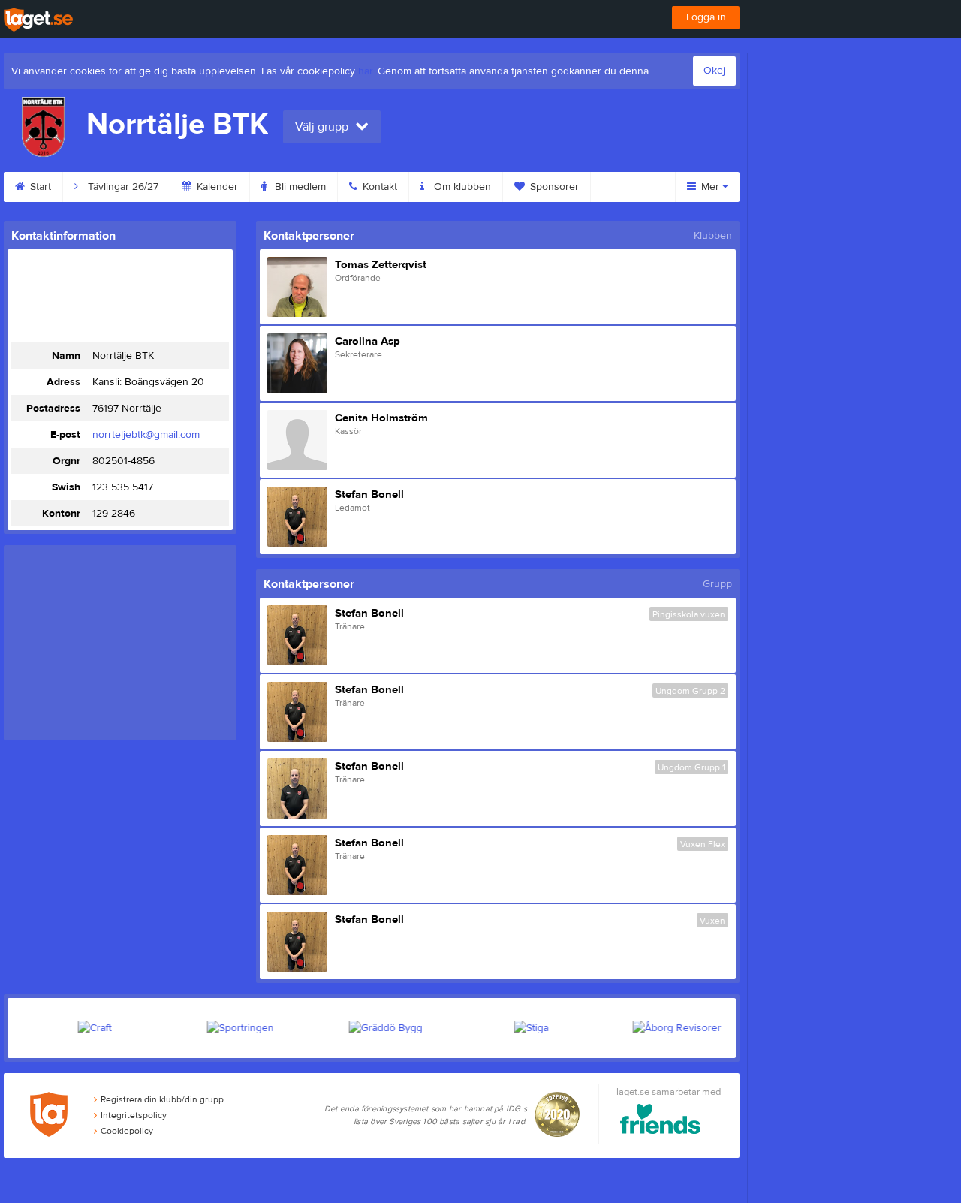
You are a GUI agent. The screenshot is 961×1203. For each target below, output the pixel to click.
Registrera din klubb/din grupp (162, 1099)
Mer (710, 187)
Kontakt (378, 187)
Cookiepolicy (127, 1131)
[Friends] (660, 1121)
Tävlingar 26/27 (121, 187)
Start (39, 187)
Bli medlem (299, 187)
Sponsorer (553, 187)
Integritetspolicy (134, 1115)
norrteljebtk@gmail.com (146, 435)
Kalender (216, 187)
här (365, 71)
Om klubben (461, 187)
